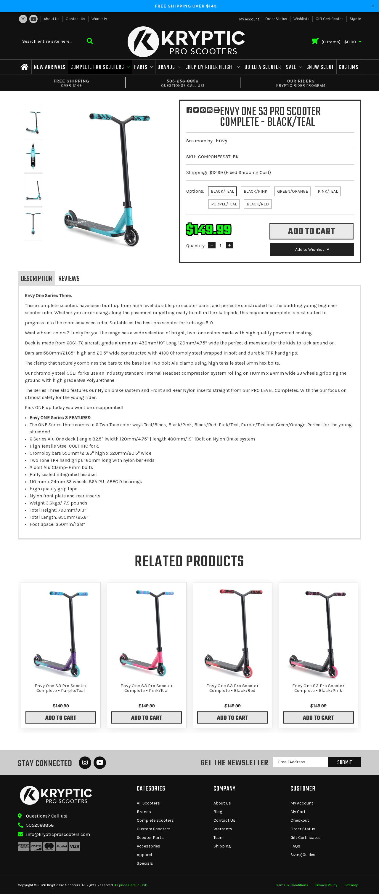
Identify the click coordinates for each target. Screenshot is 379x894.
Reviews (69, 279)
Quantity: (195, 245)
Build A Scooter (263, 67)
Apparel (144, 854)
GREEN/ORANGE (292, 191)
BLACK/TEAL (222, 191)
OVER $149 (71, 83)
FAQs (295, 846)
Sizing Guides (302, 854)
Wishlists (301, 19)
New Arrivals (50, 67)
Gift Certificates (329, 19)
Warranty (99, 19)
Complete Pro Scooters (98, 67)
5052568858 (40, 825)
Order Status (276, 19)
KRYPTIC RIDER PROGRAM (300, 83)
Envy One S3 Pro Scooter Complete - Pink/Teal (147, 688)
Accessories (148, 846)
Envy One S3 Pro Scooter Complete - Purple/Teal (61, 688)
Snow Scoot (320, 67)
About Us (52, 19)
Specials (145, 863)
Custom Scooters (154, 828)
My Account (301, 803)
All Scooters (148, 803)
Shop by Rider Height (210, 67)
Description (36, 279)
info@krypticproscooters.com (58, 834)
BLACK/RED (258, 204)
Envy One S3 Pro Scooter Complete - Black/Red (232, 688)
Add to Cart (60, 718)
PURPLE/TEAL (224, 204)
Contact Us (75, 19)
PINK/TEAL (328, 191)
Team (218, 837)
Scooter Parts (150, 837)
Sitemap (351, 885)
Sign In (355, 19)
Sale (292, 67)
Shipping (222, 846)
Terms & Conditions (291, 885)
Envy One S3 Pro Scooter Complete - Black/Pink (318, 688)
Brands (167, 67)
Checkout (299, 820)
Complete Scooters (155, 820)
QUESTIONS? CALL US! (182, 83)
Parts (141, 67)
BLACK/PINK (255, 191)
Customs (349, 67)
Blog (217, 811)
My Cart (298, 811)
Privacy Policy (326, 885)
